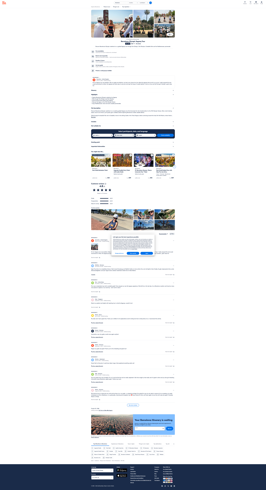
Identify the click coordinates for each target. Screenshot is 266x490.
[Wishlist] (245, 2)
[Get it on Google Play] (122, 470)
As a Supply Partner (167, 469)
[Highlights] (173, 94)
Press (155, 476)
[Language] (256, 2)
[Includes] (173, 121)
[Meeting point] (173, 142)
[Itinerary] (173, 90)
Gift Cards (156, 478)
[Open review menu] (173, 241)
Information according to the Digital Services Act (140, 480)
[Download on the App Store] (122, 476)
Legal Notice (133, 471)
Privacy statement (95, 437)
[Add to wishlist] (109, 155)
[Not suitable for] (173, 125)
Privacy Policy (133, 473)
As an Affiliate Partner (168, 473)
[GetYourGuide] (4, 3)
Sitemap (132, 482)
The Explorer (157, 480)
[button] (136, 43)
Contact (132, 469)
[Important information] (173, 146)
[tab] (100, 444)
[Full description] (173, 108)
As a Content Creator (167, 471)
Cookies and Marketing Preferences (137, 476)
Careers (156, 471)
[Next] (174, 166)
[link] (101, 167)
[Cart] (250, 2)
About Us (156, 469)
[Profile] (261, 2)
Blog (155, 473)
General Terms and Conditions (136, 478)
